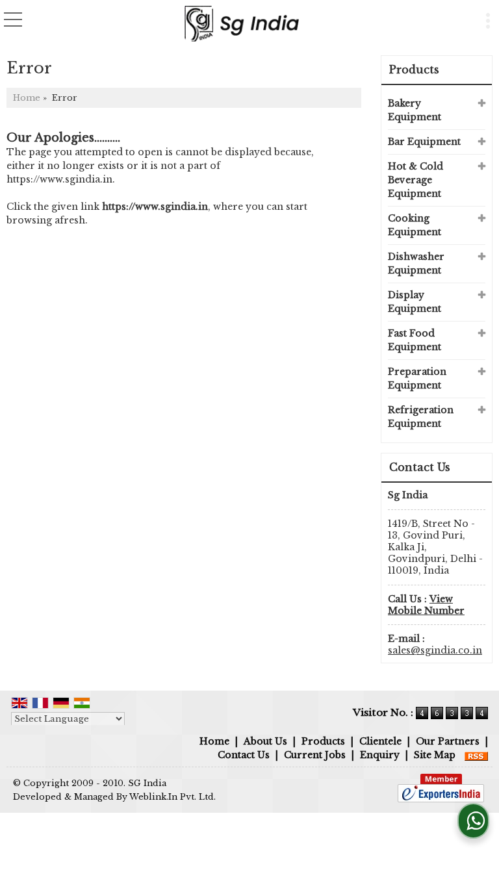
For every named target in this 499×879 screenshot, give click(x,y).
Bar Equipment (424, 141)
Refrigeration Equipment (421, 416)
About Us (265, 741)
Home (26, 98)
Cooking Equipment (414, 225)
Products (414, 69)
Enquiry (380, 755)
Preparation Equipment (417, 378)
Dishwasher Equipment (416, 263)
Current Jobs (315, 755)
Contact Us (244, 755)
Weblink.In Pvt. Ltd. (172, 797)
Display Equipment (414, 301)
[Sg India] (242, 22)
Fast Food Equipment (414, 340)
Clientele (380, 741)
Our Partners (448, 741)
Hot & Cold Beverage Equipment (415, 179)
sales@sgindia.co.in (435, 650)
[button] (426, 605)
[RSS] (476, 755)
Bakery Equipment (414, 110)
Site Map (434, 755)
